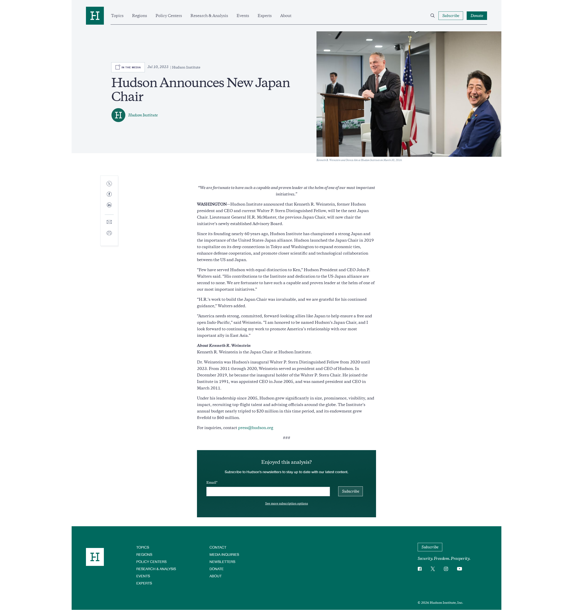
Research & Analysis (209, 15)
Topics (117, 15)
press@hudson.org (255, 427)
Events (243, 15)
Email (211, 483)
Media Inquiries (224, 554)
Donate (217, 569)
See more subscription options (286, 503)
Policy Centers (169, 15)
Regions (139, 15)
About (285, 15)
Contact (218, 547)
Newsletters (222, 561)
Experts (265, 15)
